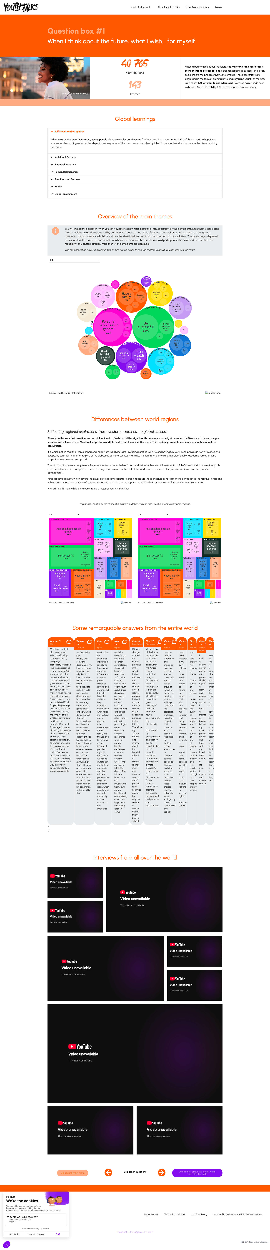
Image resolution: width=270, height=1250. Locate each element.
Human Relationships (66, 171)
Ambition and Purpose (67, 179)
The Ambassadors (197, 7)
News (218, 7)
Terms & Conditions (175, 1214)
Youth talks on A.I (140, 7)
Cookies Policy (199, 1214)
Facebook (122, 1231)
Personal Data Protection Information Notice (237, 1214)
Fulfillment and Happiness (69, 131)
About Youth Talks (169, 7)
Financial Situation (65, 164)
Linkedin (148, 1231)
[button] (135, 131)
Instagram (136, 1231)
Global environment (66, 193)
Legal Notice (151, 1214)
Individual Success (65, 157)
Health (58, 186)
